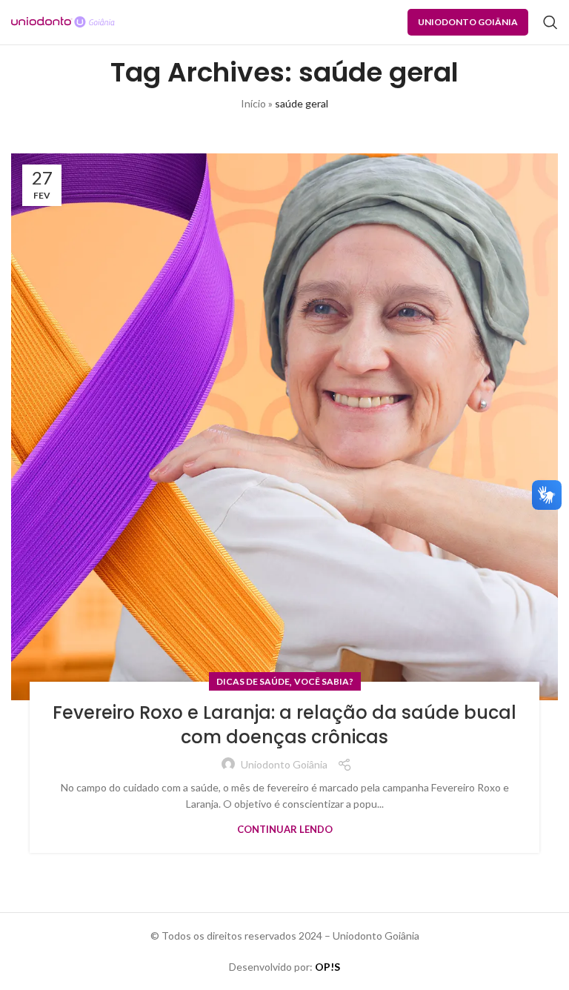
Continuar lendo (285, 829)
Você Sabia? (323, 681)
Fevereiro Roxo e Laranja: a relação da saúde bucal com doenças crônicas (284, 725)
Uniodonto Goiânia (468, 21)
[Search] (550, 22)
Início (253, 103)
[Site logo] (63, 21)
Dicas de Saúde (253, 681)
